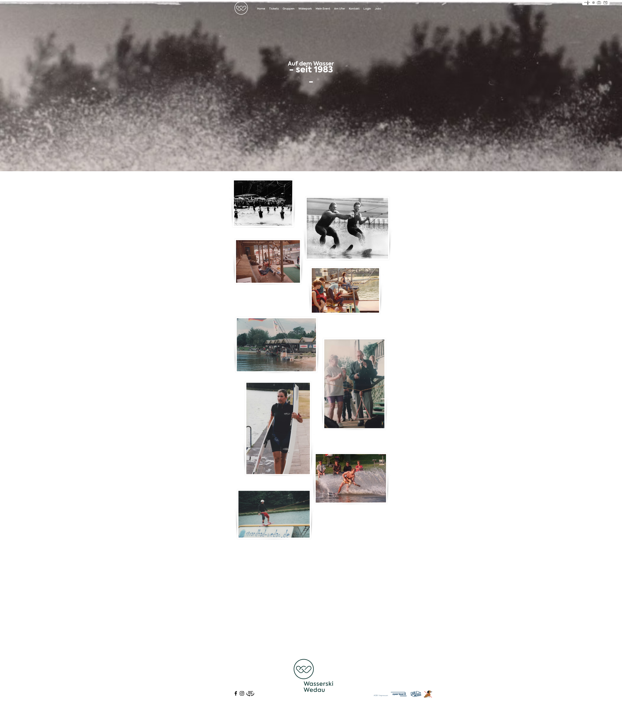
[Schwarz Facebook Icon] (236, 693)
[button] (367, 7)
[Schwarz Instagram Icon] (242, 693)
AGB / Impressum (381, 695)
